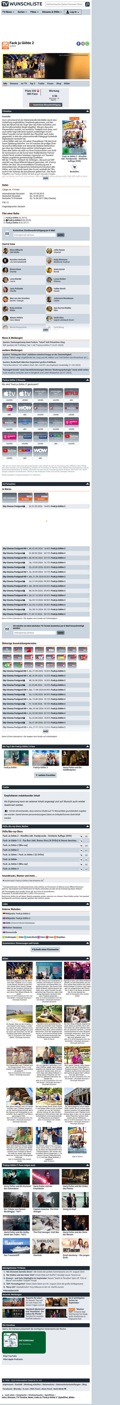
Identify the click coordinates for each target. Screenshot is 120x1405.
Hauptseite (21, 1395)
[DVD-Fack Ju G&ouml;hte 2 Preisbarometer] (87, 851)
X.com (26, 1389)
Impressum (8, 1384)
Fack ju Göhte (10, 767)
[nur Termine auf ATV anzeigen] (39, 658)
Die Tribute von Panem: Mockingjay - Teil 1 (15, 1210)
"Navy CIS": (35, 1287)
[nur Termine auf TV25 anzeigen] (17, 665)
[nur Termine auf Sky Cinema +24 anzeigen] (72, 665)
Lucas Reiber (60, 279)
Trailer (41, 83)
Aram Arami (59, 269)
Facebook (7, 1389)
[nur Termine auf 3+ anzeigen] (82, 658)
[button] (79, 44)
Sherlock (37, 1255)
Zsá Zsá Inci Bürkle (62, 308)
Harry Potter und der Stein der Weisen (75, 1233)
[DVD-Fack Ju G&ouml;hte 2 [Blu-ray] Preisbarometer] (87, 846)
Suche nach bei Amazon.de (23, 880)
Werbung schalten (32, 1384)
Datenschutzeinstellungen (68, 1384)
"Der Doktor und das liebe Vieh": (43, 1275)
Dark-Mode (59, 1389)
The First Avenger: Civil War (46, 1232)
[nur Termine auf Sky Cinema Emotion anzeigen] (50, 665)
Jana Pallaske (16, 288)
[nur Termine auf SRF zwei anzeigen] (61, 658)
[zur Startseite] (22, 3)
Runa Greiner (16, 308)
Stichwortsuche (35, 1395)
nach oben (9, 1395)
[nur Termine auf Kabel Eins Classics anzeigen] (39, 650)
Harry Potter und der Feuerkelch (42, 1187)
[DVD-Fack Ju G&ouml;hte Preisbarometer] (87, 860)
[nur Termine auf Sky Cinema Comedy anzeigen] (61, 665)
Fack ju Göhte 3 (40, 767)
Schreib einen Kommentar (46, 949)
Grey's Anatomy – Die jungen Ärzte (76, 1256)
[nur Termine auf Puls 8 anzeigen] (72, 658)
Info (5, 83)
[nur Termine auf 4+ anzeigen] (7, 665)
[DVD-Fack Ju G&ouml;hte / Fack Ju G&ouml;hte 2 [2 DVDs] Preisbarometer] (87, 855)
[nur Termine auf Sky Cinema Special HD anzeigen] (17, 658)
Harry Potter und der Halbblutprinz (72, 768)
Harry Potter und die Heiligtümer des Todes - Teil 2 (16, 1233)
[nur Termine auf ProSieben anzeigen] (28, 650)
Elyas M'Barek (16, 250)
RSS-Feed (35, 1389)
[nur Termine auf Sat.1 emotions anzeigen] (61, 650)
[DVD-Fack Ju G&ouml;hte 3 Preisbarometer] (87, 869)
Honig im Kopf (69, 1209)
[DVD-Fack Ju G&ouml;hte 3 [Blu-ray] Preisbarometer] (87, 865)
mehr (45, 178)
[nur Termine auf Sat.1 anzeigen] (17, 650)
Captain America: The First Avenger (45, 1210)
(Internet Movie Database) (20, 923)
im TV (24, 83)
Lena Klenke (15, 279)
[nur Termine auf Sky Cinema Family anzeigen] (82, 650)
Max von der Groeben (20, 298)
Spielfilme (49, 1395)
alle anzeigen (9, 498)
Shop (58, 83)
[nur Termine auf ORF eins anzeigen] (28, 658)
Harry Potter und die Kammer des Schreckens (17, 1187)
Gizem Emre (15, 269)
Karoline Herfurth (18, 259)
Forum (50, 83)
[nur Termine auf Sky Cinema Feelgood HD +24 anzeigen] (7, 658)
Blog (84, 1384)
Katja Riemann (60, 259)
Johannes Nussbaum (63, 298)
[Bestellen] (74, 167)
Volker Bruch (60, 288)
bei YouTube (11, 1356)
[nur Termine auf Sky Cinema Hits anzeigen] (39, 665)
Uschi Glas (59, 317)
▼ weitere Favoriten (45, 775)
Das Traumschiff (11, 1255)
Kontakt (18, 1384)
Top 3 (32, 83)
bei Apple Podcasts (14, 1359)
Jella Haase (59, 250)
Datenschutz (48, 1384)
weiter (61, 235)
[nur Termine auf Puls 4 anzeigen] (50, 658)
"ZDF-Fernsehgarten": (44, 1284)
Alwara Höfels (16, 317)
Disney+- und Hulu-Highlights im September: (46, 1279)
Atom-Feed (46, 1389)
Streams (14, 83)
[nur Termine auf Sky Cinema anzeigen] (72, 650)
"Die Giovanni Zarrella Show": (45, 1272)
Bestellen (74, 171)
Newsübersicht (12, 1290)
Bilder (67, 83)
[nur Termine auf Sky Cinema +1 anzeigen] (28, 665)
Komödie (6, 116)
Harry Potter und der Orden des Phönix (75, 1187)
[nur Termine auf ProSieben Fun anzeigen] (50, 650)
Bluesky (17, 1389)
